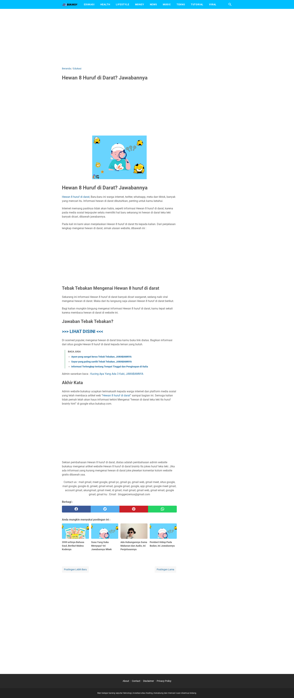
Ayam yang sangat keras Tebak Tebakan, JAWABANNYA (101, 356)
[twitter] (105, 509)
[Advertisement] (147, 38)
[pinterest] (133, 509)
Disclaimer (148, 681)
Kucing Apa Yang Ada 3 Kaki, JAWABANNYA (116, 373)
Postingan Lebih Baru (75, 569)
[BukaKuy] (70, 4)
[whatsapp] (162, 509)
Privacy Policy (164, 681)
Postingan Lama (165, 569)
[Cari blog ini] (230, 4)
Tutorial (197, 4)
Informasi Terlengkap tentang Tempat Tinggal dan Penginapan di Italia (109, 366)
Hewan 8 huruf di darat (75, 196)
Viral (212, 4)
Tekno (181, 4)
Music (167, 4)
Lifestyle (122, 4)
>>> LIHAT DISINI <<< (82, 331)
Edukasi (89, 4)
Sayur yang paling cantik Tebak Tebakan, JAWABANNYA (101, 361)
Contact (136, 681)
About (126, 681)
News (153, 4)
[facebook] (76, 509)
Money (139, 4)
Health (105, 4)
